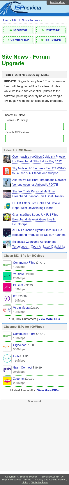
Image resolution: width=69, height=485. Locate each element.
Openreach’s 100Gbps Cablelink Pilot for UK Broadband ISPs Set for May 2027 (39, 158)
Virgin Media (21, 307)
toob (16, 356)
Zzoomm (18, 378)
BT (15, 296)
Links (25, 482)
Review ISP (52, 30)
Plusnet (18, 285)
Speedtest (20, 30)
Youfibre (18, 274)
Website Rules (39, 482)
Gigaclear (19, 345)
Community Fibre (24, 262)
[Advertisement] (34, 436)
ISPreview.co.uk (50, 476)
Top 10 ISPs (52, 40)
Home (5, 20)
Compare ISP (19, 40)
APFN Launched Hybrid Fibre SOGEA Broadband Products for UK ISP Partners (39, 232)
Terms (27, 479)
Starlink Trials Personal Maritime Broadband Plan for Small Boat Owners (38, 193)
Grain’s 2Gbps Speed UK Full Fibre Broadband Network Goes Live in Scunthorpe (35, 219)
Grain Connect (22, 367)
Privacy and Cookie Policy (50, 479)
